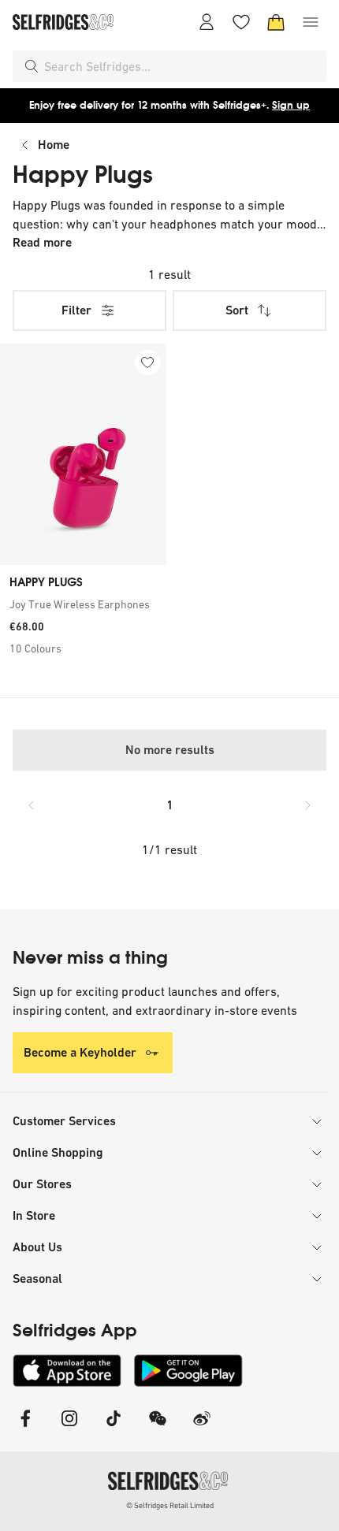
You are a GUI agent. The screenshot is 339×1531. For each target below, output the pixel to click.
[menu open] (310, 22)
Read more (42, 242)
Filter (76, 310)
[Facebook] (25, 1428)
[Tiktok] (113, 1428)
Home (53, 144)
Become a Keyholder (80, 1052)
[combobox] (182, 66)
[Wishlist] (241, 22)
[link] (83, 604)
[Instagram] (69, 1428)
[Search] (31, 66)
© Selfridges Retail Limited (170, 1505)
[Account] (206, 22)
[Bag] (276, 22)
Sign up (291, 105)
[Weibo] (201, 1428)
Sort (236, 310)
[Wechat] (157, 1428)
